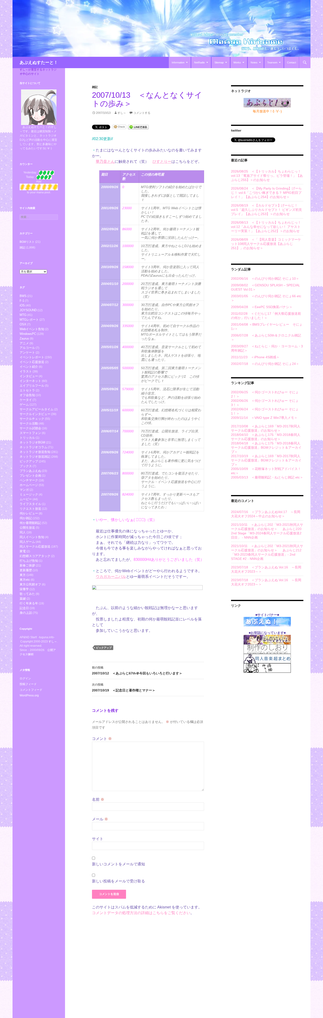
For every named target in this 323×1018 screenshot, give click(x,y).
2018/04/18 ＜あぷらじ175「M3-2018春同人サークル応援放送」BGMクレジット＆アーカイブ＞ (266, 447)
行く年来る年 (29, 603)
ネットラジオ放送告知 (35, 452)
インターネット (30, 381)
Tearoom (272, 62)
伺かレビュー (29, 513)
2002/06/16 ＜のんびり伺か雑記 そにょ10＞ (265, 278)
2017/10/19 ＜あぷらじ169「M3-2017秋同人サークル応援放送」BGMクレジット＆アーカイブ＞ (266, 460)
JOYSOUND (28, 310)
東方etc (25, 579)
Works (237, 62)
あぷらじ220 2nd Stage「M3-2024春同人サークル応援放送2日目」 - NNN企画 (266, 533)
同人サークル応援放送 (35, 546)
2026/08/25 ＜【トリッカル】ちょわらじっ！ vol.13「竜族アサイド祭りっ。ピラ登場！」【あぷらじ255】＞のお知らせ (267, 175)
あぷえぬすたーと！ (39, 62)
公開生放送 (27, 527)
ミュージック (29, 494)
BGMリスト (27, 241)
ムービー (26, 499)
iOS (22, 305)
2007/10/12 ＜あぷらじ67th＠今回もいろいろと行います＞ (137, 670)
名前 (98, 799)
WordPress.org (29, 695)
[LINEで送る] (138, 127)
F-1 (22, 300)
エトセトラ (27, 390)
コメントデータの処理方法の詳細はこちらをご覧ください (141, 913)
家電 (23, 551)
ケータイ (26, 400)
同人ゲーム (27, 542)
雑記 (95, 87)
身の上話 (26, 613)
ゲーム (24, 404)
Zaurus (24, 338)
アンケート (27, 352)
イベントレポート (32, 357)
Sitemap (219, 62)
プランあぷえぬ (30, 471)
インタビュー (29, 376)
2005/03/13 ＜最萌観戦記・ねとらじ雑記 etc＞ (267, 477)
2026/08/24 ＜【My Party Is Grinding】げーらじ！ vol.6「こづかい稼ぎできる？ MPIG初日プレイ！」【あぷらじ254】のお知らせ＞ (266, 192)
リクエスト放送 (30, 508)
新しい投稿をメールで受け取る (118, 881)
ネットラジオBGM (32, 442)
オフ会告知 (27, 395)
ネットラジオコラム (33, 447)
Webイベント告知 (32, 329)
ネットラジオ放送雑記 (35, 456)
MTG (23, 315)
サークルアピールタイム (36, 409)
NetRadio (199, 62)
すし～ (122, 113)
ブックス (26, 466)
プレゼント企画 (30, 475)
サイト (97, 839)
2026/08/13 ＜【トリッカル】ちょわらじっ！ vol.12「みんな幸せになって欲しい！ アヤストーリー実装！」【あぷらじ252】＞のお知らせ (266, 227)
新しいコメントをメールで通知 (118, 864)
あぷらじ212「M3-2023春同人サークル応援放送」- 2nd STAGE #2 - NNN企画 (266, 554)
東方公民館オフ (30, 584)
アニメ (24, 343)
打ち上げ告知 (29, 560)
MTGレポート (29, 319)
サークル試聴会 (30, 428)
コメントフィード (31, 689)
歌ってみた (27, 594)
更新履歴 (26, 570)
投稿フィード (28, 684)
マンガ (24, 489)
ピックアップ (104, 647)
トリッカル (27, 437)
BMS (23, 296)
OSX (23, 324)
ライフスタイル (30, 504)
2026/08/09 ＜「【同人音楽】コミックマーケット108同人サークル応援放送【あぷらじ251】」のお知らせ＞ (266, 244)
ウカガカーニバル (111, 577)
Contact (291, 62)
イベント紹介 (29, 366)
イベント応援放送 (32, 362)
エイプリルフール (32, 385)
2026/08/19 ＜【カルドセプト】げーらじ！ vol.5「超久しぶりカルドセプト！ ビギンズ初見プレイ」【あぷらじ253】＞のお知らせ (266, 210)
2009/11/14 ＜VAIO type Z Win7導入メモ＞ (264, 418)
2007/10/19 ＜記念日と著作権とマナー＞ (123, 687)
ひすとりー (162, 161)
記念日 (24, 608)
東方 (23, 575)
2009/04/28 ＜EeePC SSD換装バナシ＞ (261, 307)
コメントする (141, 113)
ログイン (25, 678)
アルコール (27, 348)
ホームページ (29, 485)
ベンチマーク (29, 480)
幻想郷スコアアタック (35, 556)
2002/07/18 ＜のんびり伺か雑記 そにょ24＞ (265, 364)
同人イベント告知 (32, 537)
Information (178, 62)
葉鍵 (23, 598)
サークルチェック (32, 418)
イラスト (26, 371)
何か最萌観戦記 (30, 523)
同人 (23, 532)
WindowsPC (28, 334)
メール (100, 819)
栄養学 (24, 589)
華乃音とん (105, 161)
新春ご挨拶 (27, 565)
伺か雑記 (26, 518)
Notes (254, 62)
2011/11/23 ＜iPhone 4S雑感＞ (255, 357)
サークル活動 (29, 423)
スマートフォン (30, 433)
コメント (102, 739)
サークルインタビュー (35, 414)
